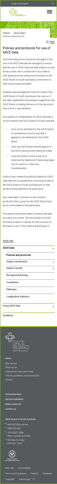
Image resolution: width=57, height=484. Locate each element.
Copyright (9, 479)
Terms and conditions (15, 473)
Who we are (11, 363)
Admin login (25, 479)
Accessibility (24, 468)
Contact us (10, 409)
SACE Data (19, 32)
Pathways (11, 289)
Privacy (34, 473)
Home (6, 32)
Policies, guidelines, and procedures (22, 375)
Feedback (8, 315)
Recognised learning (17, 275)
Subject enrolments (16, 261)
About (8, 358)
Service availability (14, 399)
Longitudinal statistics (18, 296)
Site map (9, 468)
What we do (11, 367)
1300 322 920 (14, 428)
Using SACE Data (11, 305)
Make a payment (13, 404)
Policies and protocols (18, 255)
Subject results (14, 268)
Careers (9, 379)
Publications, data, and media (19, 371)
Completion (12, 282)
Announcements (13, 394)
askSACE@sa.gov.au (18, 424)
